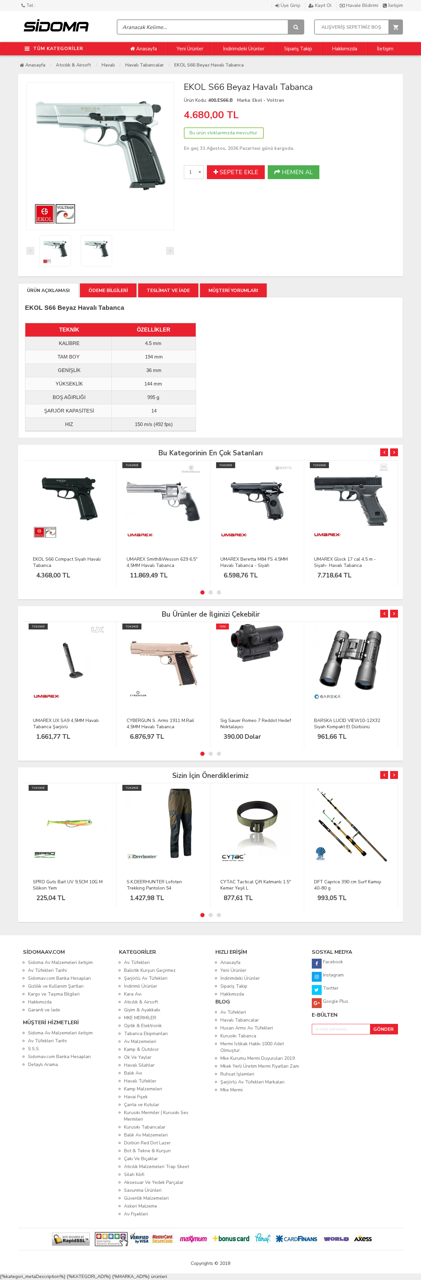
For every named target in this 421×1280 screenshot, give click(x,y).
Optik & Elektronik (143, 1026)
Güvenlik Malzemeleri (146, 1198)
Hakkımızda (344, 48)
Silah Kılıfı (134, 1174)
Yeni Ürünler (190, 48)
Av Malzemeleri (140, 1041)
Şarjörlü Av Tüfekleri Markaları (252, 1082)
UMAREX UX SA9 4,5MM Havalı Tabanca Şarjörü (66, 723)
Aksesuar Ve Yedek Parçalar (154, 1182)
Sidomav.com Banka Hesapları (59, 978)
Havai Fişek (136, 1097)
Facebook (332, 962)
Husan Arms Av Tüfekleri (246, 1028)
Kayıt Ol (323, 5)
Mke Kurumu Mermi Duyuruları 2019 (257, 1058)
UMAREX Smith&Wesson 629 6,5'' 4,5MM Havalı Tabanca (162, 562)
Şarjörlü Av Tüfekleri (145, 978)
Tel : (30, 5)
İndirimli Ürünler (140, 986)
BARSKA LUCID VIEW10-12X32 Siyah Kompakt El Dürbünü (347, 723)
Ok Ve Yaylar (137, 1057)
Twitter (330, 988)
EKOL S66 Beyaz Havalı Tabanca (209, 65)
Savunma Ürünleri (142, 1190)
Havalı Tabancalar (144, 65)
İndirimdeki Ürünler (243, 48)
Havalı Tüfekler (140, 1081)
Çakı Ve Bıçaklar (141, 1159)
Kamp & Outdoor (141, 1049)
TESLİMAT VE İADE (168, 290)
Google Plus (335, 1001)
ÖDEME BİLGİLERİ (108, 290)
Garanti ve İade (44, 1010)
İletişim (395, 5)
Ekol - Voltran (268, 100)
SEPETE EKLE (238, 172)
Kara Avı (132, 994)
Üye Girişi (290, 5)
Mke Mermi (231, 1090)
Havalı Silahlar (139, 1065)
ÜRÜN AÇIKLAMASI (48, 290)
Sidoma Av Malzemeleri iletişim (60, 962)
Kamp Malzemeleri (143, 1089)
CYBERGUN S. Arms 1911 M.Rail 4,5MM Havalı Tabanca (160, 723)
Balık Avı (133, 1073)
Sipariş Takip (298, 48)
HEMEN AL (296, 172)
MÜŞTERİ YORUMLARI (233, 290)
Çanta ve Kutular (141, 1105)
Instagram (333, 975)
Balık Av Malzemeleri (146, 1135)
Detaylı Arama (43, 1064)
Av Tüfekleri (137, 962)
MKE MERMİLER (140, 1018)
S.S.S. (34, 1049)
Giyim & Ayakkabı (142, 1010)
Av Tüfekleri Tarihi (47, 970)
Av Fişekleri (136, 1214)
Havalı (108, 65)
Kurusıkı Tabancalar (144, 1127)
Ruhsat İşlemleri (237, 1074)
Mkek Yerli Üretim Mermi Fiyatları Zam (259, 1066)
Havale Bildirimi (362, 5)
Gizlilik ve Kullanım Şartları (56, 986)
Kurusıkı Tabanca (238, 1036)
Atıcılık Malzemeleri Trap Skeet (156, 1166)
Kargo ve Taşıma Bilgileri (54, 994)
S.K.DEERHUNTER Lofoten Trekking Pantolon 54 (154, 885)
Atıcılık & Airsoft (73, 65)
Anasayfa (146, 48)
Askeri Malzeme (140, 1206)
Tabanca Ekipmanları (146, 1033)
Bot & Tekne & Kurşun (147, 1151)
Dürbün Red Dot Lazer (147, 1143)
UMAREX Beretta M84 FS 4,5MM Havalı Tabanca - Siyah (254, 562)
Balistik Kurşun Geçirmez (150, 970)
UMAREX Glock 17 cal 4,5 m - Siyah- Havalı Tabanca (345, 562)
